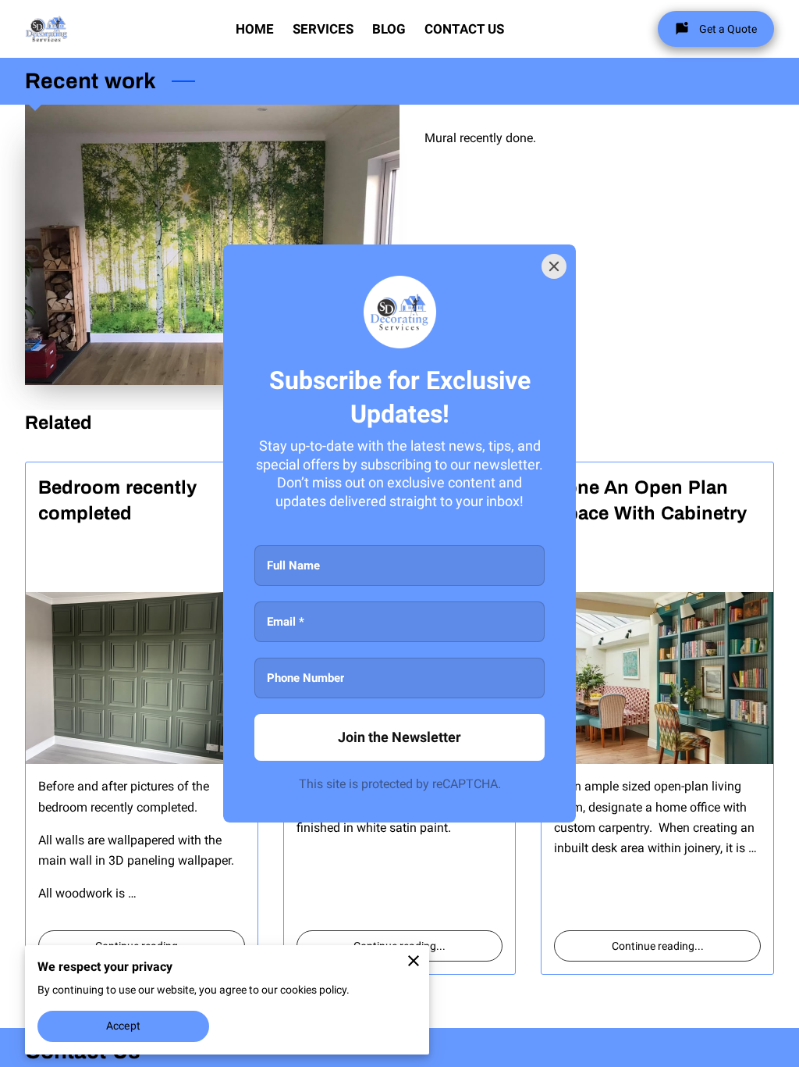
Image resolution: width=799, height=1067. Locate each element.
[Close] (554, 266)
